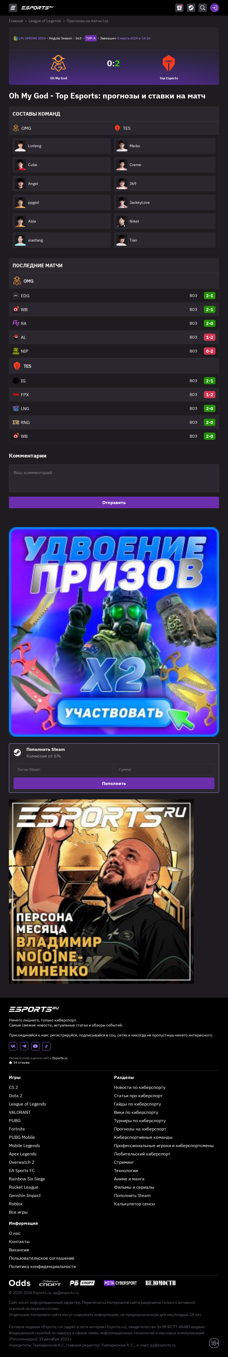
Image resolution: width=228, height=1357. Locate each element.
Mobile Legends (24, 1145)
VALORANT (20, 1112)
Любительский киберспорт (142, 1154)
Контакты (19, 1241)
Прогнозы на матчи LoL (88, 20)
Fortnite (17, 1129)
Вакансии (19, 1249)
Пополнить (114, 783)
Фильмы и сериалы (134, 1187)
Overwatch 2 (21, 1162)
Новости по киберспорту (139, 1087)
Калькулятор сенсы (134, 1203)
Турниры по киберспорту (140, 1120)
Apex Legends (23, 1154)
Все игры (18, 1212)
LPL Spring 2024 (32, 38)
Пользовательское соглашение (42, 1258)
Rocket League (23, 1187)
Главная (16, 20)
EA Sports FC (22, 1170)
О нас (14, 1233)
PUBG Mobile (22, 1137)
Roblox (16, 1203)
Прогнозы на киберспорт (140, 1129)
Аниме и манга (129, 1178)
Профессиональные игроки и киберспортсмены (164, 1145)
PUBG (15, 1120)
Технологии (126, 1170)
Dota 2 (16, 1095)
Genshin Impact (25, 1195)
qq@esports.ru (66, 1292)
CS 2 (13, 1087)
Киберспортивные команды (143, 1137)
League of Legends (45, 20)
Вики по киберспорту (136, 1112)
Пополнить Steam (132, 1195)
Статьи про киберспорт (138, 1095)
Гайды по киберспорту (137, 1104)
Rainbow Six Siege (27, 1178)
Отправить (114, 502)
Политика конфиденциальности (42, 1266)
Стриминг (124, 1162)
